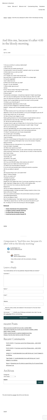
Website (6, 301)
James (15, 254)
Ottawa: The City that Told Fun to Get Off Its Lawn (17, 335)
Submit (40, 382)
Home (5, 17)
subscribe (8, 314)
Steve (7, 363)
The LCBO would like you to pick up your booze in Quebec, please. (21, 329)
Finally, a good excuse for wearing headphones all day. (18, 333)
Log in (5, 411)
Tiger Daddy (9, 358)
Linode (14, 395)
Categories (6, 374)
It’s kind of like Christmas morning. (15, 212)
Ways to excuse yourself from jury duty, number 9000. (18, 327)
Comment (7, 273)
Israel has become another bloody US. (16, 214)
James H (8, 353)
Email (5, 295)
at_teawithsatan (14, 247)
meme (9, 17)
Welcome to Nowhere (8, 3)
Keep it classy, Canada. (9, 331)
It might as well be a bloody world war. (16, 210)
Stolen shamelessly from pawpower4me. (17, 208)
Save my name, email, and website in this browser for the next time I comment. (23, 308)
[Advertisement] (23, 28)
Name (6, 288)
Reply (8, 251)
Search (5, 379)
